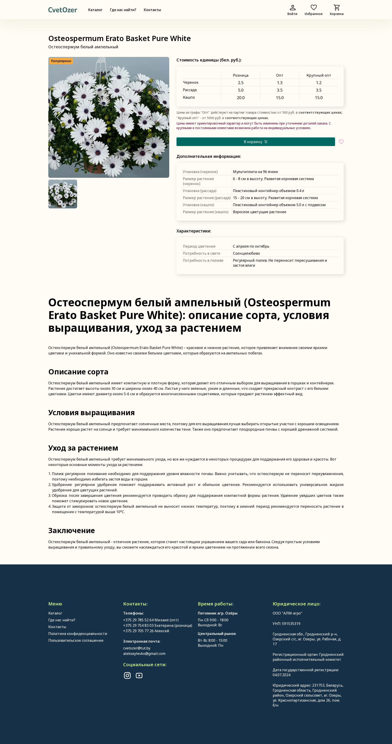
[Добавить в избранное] (341, 141)
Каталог (95, 9)
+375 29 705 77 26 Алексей (146, 630)
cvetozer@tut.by (136, 648)
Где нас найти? (123, 9)
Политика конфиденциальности (77, 633)
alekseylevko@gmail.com (144, 653)
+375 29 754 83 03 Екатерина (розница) (157, 625)
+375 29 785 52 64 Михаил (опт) (151, 619)
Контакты (152, 9)
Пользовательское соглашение (75, 640)
